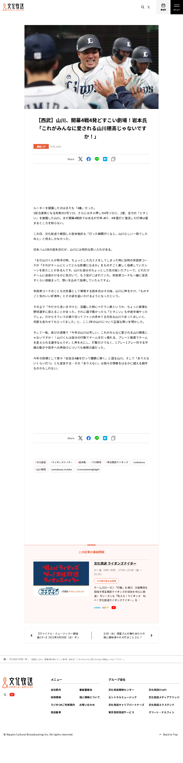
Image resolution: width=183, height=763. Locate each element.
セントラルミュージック (122, 697)
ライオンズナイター (62, 462)
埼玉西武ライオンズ (117, 462)
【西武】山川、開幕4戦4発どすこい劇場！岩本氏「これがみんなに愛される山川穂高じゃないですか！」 (77, 659)
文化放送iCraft (158, 689)
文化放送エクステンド (161, 704)
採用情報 (56, 697)
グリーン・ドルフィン (161, 712)
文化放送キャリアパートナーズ (126, 704)
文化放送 (41, 462)
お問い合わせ (87, 704)
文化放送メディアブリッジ (164, 697)
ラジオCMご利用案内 (63, 704)
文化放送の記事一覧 (18, 659)
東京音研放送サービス (121, 712)
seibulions (139, 462)
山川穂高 (41, 469)
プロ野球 (96, 462)
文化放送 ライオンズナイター (115, 563)
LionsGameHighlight (88, 469)
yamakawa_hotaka (62, 469)
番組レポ (41, 146)
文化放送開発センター (121, 689)
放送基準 (56, 712)
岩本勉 (82, 462)
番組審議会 (85, 689)
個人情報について (89, 697)
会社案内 (56, 689)
